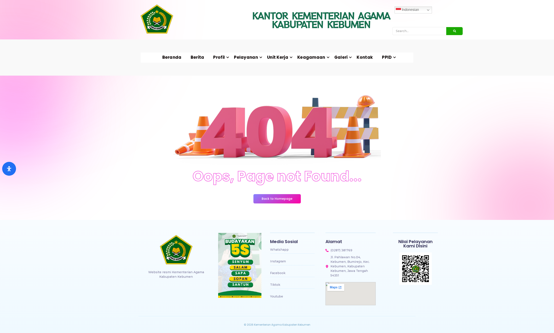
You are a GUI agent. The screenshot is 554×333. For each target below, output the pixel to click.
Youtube (276, 296)
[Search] (454, 31)
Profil (219, 57)
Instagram (278, 261)
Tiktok (275, 285)
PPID (387, 57)
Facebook (277, 273)
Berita (197, 57)
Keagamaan (311, 57)
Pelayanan (246, 57)
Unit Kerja (277, 57)
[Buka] (9, 169)
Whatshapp (279, 250)
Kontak (365, 57)
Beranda (172, 57)
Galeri (341, 57)
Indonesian (410, 9)
